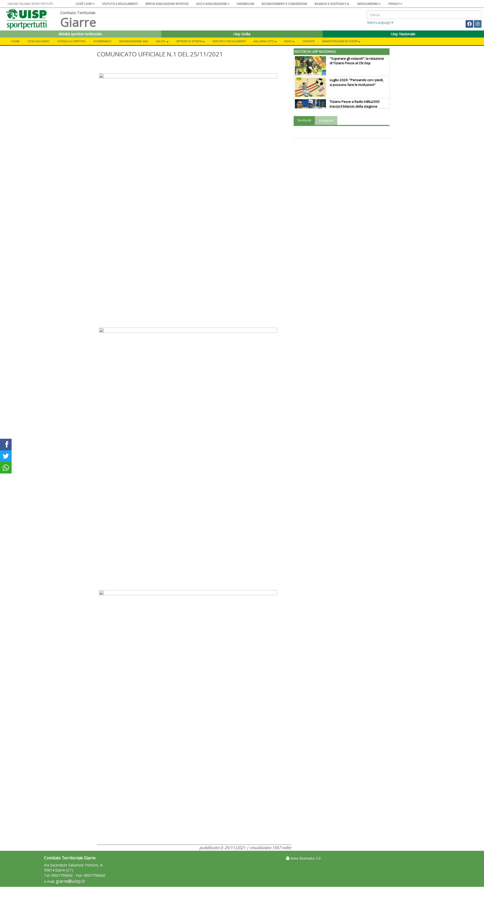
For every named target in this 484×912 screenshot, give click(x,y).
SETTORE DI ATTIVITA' (189, 41)
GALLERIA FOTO (263, 41)
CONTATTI (308, 41)
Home (15, 41)
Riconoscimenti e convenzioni (284, 4)
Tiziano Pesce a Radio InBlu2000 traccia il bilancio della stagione (355, 104)
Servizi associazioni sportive (167, 4)
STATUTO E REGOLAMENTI (229, 41)
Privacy (394, 4)
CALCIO (161, 41)
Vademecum (245, 4)
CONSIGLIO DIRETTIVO (71, 41)
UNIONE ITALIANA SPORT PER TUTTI (30, 4)
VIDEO (288, 41)
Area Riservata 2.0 (305, 858)
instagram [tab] (326, 120)
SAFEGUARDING (367, 4)
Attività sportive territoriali (79, 33)
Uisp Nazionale (403, 33)
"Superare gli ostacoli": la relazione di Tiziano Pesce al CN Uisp (357, 60)
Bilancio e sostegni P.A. (332, 4)
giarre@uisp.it (70, 881)
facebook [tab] (304, 120)
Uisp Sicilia (241, 33)
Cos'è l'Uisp (84, 4)
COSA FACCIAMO (38, 41)
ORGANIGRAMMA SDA (133, 41)
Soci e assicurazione (211, 4)
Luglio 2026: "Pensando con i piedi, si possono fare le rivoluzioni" (356, 82)
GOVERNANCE (102, 41)
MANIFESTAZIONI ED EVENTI (340, 41)
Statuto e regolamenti (120, 4)
